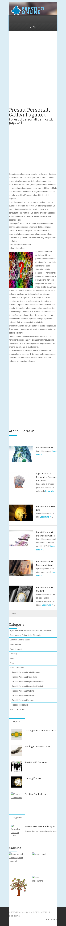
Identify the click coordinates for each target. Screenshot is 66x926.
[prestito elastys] (19, 886)
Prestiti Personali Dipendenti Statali (27, 686)
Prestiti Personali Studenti (23, 700)
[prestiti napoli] (42, 862)
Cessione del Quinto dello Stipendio (25, 635)
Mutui (12, 658)
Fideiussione (15, 644)
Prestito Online (32, 10)
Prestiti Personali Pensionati (24, 695)
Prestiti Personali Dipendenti (24, 677)
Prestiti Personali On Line (23, 691)
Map (48, 919)
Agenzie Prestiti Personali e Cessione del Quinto (46, 477)
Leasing (13, 654)
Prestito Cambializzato (36, 794)
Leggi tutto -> (51, 491)
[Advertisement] (33, 71)
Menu (32, 26)
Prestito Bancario (17, 709)
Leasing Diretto (33, 778)
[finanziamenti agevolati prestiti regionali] (19, 862)
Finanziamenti (16, 649)
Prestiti (13, 663)
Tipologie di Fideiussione (37, 746)
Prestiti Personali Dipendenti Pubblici (28, 682)
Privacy (53, 919)
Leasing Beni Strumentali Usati (40, 730)
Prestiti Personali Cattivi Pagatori (26, 672)
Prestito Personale (20, 705)
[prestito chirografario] (42, 886)
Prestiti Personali (44, 447)
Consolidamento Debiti (20, 640)
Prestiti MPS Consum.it (36, 762)
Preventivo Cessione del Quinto (41, 826)
